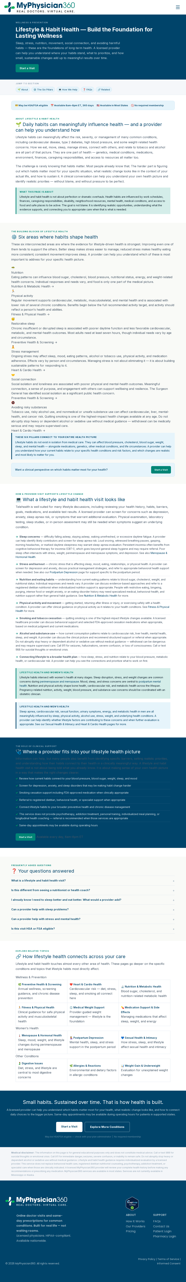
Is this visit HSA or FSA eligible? (33, 928)
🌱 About (23, 89)
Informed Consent (169, 1263)
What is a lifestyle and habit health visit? (38, 880)
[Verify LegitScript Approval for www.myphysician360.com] (132, 1204)
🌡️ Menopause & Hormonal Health (40, 1035)
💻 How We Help (67, 89)
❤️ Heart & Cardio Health (86, 984)
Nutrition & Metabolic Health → (32, 286)
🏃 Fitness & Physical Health (36, 1007)
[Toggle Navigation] (177, 7)
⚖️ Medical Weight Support (87, 1007)
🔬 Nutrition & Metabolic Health (141, 986)
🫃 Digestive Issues (30, 1063)
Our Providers (135, 1226)
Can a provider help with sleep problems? (40, 909)
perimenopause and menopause (59, 681)
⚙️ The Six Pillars (43, 89)
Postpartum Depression (64, 572)
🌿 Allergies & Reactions (85, 1065)
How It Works (135, 1221)
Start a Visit (27, 68)
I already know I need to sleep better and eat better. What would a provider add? (66, 899)
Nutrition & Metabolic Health (100, 595)
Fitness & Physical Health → (30, 314)
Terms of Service (168, 1259)
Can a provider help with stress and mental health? (45, 919)
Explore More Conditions (107, 1127)
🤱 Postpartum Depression (87, 1037)
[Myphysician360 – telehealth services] (88, 7)
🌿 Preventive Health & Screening (39, 984)
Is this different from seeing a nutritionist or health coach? (50, 890)
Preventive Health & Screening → (34, 342)
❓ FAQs (87, 89)
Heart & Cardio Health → (28, 370)
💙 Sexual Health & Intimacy (139, 1037)
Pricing (131, 1231)
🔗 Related (104, 89)
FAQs (157, 1221)
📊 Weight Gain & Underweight (140, 1065)
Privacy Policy (146, 1259)
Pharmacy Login (164, 1236)
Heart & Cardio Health (94, 724)
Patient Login (162, 1231)
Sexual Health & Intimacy (60, 724)
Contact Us (161, 1226)
